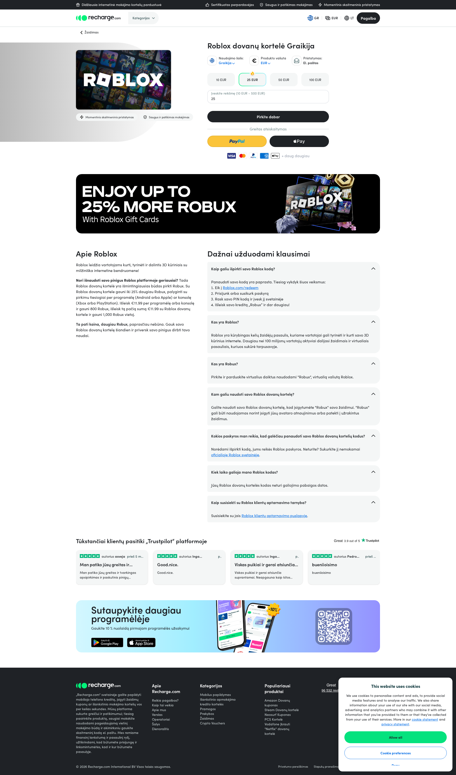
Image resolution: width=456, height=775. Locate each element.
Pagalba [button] (368, 18)
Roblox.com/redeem (240, 287)
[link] (107, 642)
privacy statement (395, 724)
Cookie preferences (395, 753)
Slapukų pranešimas (327, 766)
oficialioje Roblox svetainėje (235, 454)
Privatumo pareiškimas (293, 766)
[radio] (221, 79)
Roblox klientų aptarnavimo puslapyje (274, 515)
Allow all (395, 737)
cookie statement (425, 719)
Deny (395, 765)
